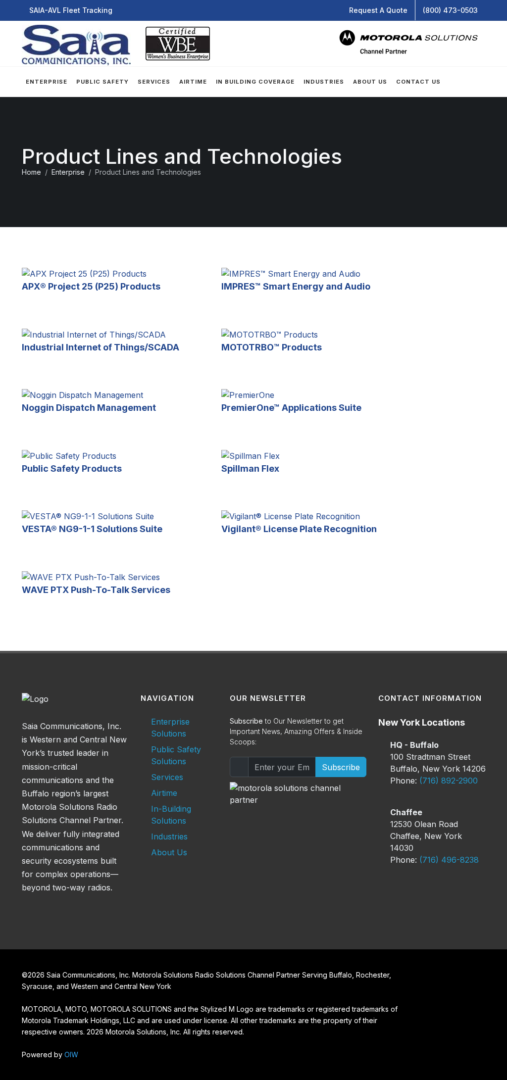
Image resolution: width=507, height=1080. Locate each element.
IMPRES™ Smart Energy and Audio (295, 286)
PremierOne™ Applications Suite (291, 407)
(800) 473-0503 (450, 10)
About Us (169, 852)
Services (167, 777)
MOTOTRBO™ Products (271, 347)
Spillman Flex (250, 468)
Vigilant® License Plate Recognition (299, 529)
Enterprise (68, 172)
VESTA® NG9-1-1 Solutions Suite (92, 529)
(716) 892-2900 (448, 780)
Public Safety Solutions (176, 755)
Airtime (164, 793)
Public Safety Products (72, 468)
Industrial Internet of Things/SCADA (100, 347)
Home (31, 172)
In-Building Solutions (171, 815)
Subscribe (341, 767)
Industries (169, 836)
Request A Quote (378, 10)
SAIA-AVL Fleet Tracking (70, 10)
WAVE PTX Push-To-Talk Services (96, 590)
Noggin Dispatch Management (89, 407)
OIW (71, 1054)
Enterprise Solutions (170, 727)
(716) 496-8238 (449, 860)
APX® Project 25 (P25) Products (91, 286)
